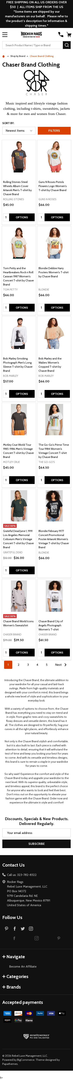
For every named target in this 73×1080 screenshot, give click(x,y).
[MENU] (4, 34)
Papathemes (10, 1064)
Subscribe (36, 844)
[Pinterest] (6, 928)
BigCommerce (25, 1060)
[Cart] (69, 34)
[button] (14, 938)
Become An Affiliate (23, 966)
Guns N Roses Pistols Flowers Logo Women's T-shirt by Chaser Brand (53, 186)
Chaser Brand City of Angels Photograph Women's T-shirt (51, 625)
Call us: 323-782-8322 (22, 875)
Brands (13, 987)
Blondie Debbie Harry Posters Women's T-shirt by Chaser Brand (54, 272)
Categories (17, 976)
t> (36, 402)
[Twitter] (23, 928)
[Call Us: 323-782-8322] (61, 34)
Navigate (15, 956)
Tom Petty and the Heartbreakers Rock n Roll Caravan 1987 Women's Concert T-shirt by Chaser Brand (18, 276)
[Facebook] (15, 928)
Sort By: (8, 123)
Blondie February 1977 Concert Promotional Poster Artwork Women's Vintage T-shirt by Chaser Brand (54, 539)
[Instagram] (31, 928)
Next (58, 665)
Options (22, 217)
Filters (54, 130)
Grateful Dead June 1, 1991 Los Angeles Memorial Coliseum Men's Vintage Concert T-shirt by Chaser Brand (18, 539)
